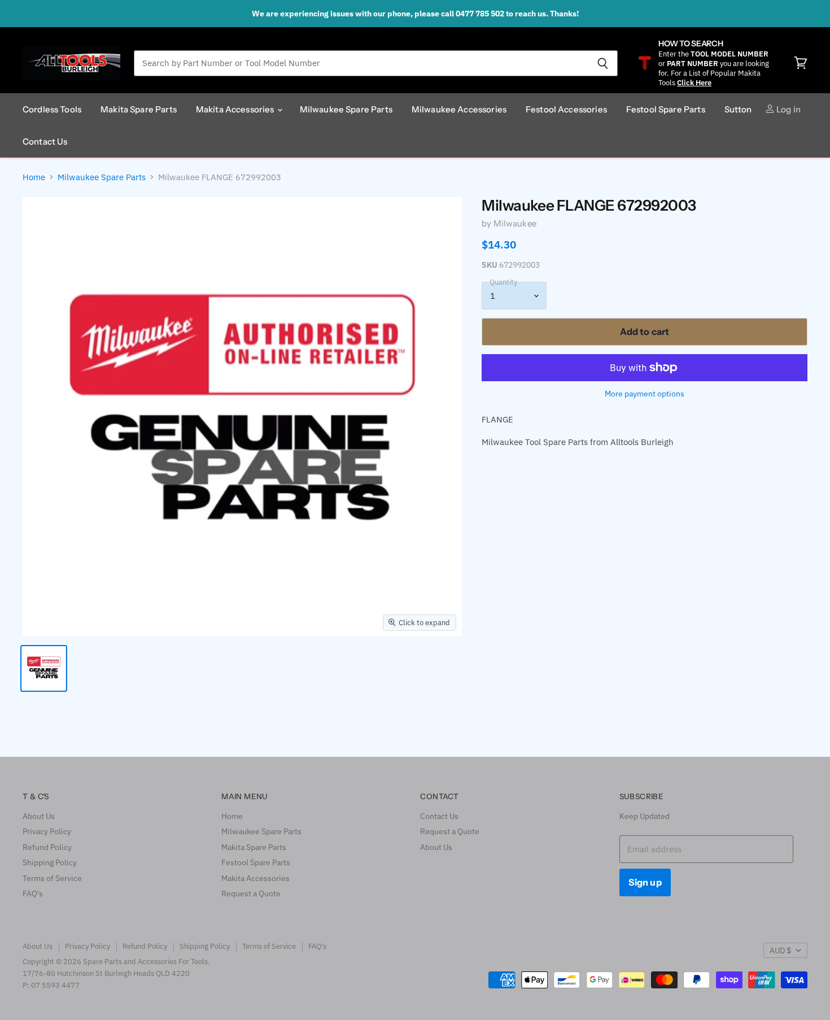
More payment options (644, 393)
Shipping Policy (50, 862)
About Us (39, 816)
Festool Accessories (566, 109)
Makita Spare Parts (139, 109)
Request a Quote (251, 893)
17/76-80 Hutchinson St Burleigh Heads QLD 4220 (106, 973)
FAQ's (33, 893)
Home (34, 177)
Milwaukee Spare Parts (346, 109)
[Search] (603, 63)
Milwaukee (514, 223)
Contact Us (45, 141)
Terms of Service (52, 878)
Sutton (738, 109)
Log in (788, 109)
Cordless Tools (52, 109)
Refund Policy (47, 847)
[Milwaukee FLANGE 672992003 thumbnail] (43, 668)
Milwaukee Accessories (459, 109)
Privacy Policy (47, 831)
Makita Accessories (236, 109)
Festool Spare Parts (665, 109)
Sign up (645, 882)
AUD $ (780, 950)
